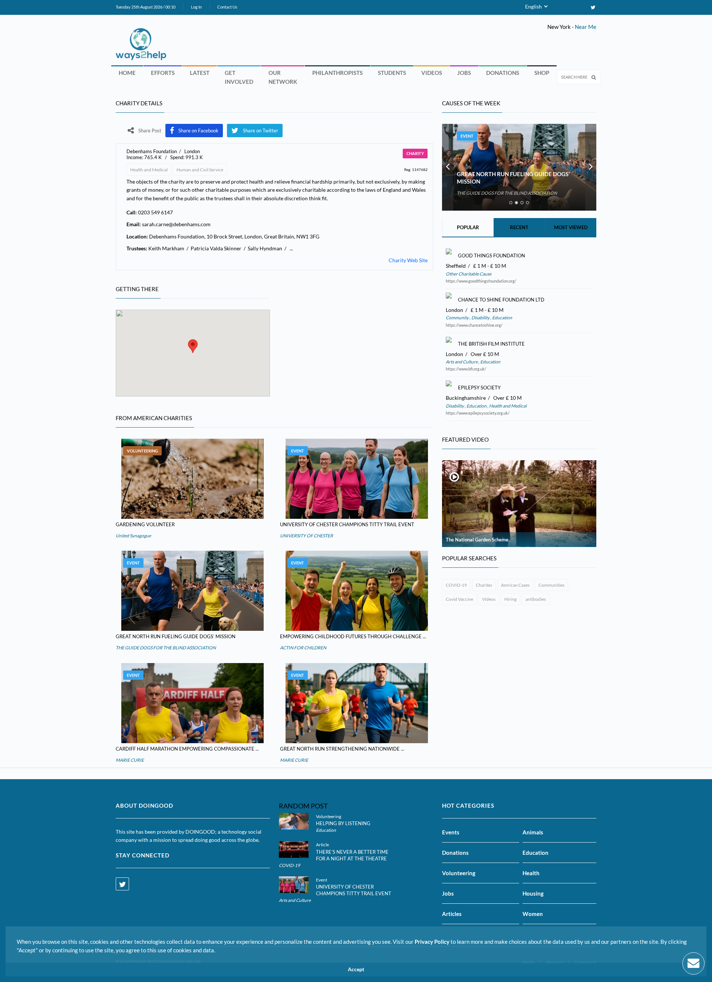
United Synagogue (133, 535)
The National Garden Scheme (477, 540)
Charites (484, 585)
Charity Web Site (408, 260)
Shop (541, 72)
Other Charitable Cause (468, 274)
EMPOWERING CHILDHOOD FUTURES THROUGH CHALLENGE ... (353, 636)
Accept (356, 969)
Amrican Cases (515, 585)
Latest (200, 72)
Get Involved (239, 77)
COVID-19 (456, 585)
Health (531, 873)
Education (501, 317)
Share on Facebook (198, 131)
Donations (502, 72)
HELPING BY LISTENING (343, 823)
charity (415, 153)
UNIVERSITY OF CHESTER (306, 535)
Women (533, 913)
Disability (480, 317)
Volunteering (142, 450)
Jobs (464, 72)
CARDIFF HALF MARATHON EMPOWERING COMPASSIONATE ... (187, 749)
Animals (533, 832)
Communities (551, 585)
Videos (431, 72)
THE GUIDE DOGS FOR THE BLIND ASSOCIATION (166, 647)
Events (450, 832)
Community (457, 317)
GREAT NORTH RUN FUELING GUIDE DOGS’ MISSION (175, 636)
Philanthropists (337, 72)
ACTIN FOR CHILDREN (303, 647)
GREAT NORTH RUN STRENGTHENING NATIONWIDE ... (342, 749)
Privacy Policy (432, 941)
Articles (452, 913)
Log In (196, 6)
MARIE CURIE (130, 760)
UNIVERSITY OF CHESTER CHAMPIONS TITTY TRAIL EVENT (347, 524)
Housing (533, 893)
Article (322, 844)
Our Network (282, 77)
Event (297, 450)
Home (127, 72)
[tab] (510, 202)
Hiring (510, 599)
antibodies (535, 599)
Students (392, 72)
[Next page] (590, 167)
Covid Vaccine (459, 599)
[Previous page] (447, 167)
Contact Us (227, 6)
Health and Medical (149, 169)
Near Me (585, 26)
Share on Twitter (260, 131)
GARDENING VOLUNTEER (145, 524)
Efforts (163, 72)
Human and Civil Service (200, 169)
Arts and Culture (462, 362)
